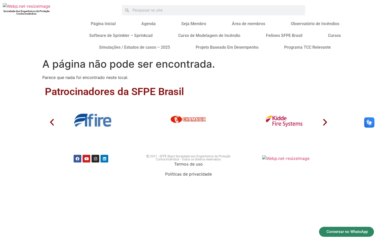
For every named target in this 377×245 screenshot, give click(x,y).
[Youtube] (86, 158)
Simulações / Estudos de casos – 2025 (134, 47)
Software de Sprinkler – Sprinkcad (121, 35)
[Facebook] (77, 158)
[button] (51, 122)
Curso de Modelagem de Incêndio (209, 35)
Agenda (148, 23)
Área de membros (248, 23)
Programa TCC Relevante (307, 47)
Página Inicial (103, 23)
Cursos (334, 35)
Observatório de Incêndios (315, 23)
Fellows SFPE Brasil (284, 35)
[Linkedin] (104, 158)
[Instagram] (95, 158)
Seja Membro (193, 23)
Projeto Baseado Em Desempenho (227, 47)
